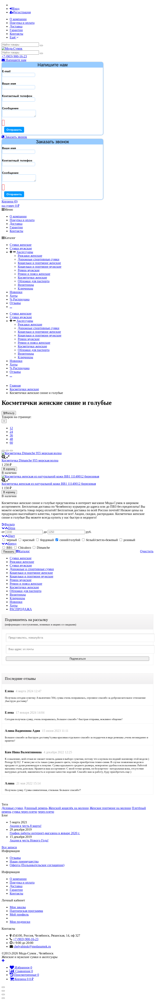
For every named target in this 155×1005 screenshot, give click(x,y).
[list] (7, 450)
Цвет (11, 536)
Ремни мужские (29, 270)
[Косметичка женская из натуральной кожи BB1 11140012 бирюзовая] (77, 476)
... (11, 306)
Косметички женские (32, 277)
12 (11, 428)
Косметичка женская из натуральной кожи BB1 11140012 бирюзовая (49, 483)
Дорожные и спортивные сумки (32, 569)
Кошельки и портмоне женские (39, 263)
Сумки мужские (21, 248)
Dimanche (43, 547)
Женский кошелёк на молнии (68, 808)
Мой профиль (19, 914)
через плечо (46, 811)
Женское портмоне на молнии (110, 808)
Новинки (16, 292)
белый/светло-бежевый (102, 540)
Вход (16, 8)
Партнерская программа (26, 911)
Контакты (16, 33)
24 (11, 431)
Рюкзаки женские (30, 255)
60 (11, 442)
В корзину (9, 468)
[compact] (11, 450)
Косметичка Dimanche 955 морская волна (30, 460)
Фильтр (9, 413)
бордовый (47, 540)
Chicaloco (24, 547)
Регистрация (22, 12)
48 (11, 439)
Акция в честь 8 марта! (25, 826)
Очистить (146, 551)
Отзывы (15, 303)
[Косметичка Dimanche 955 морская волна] (77, 453)
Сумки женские (20, 244)
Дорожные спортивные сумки (38, 259)
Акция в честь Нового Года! (29, 840)
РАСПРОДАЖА (21, 609)
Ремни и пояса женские (34, 274)
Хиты (14, 295)
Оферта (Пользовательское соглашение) (37, 865)
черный (12, 540)
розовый (129, 540)
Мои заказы (18, 907)
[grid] (3, 450)
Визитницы (26, 285)
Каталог (24, 551)
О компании (18, 19)
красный (28, 540)
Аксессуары (25, 252)
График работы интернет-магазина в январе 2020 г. (45, 833)
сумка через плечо (24, 811)
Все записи (9, 847)
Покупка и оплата (22, 22)
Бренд (12, 543)
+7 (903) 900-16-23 (14, 56)
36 (11, 435)
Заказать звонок (15, 137)
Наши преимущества (24, 861)
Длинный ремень (36, 808)
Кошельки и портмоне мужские (39, 266)
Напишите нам (15, 60)
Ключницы (25, 288)
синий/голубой (70, 540)
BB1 (9, 547)
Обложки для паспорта (33, 281)
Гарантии (16, 30)
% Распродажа (19, 299)
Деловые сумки (12, 808)
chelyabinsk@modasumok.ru (32, 946)
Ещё (13, 37)
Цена (11, 528)
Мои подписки (20, 921)
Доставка (16, 26)
